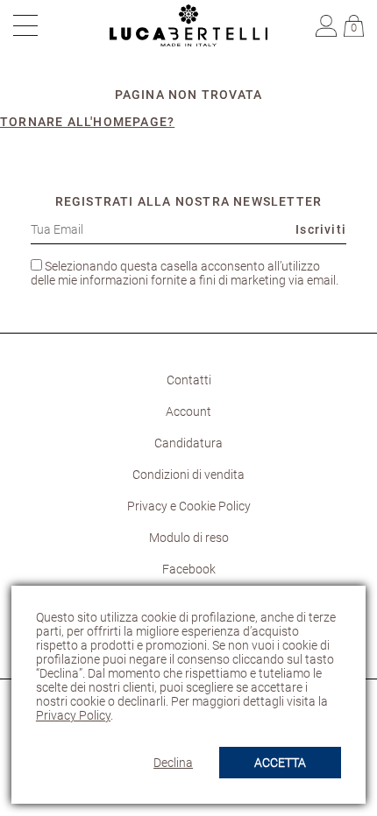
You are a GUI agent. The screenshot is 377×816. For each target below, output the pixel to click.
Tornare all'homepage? (87, 122)
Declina (173, 763)
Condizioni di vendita (188, 475)
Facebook (189, 569)
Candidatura (188, 443)
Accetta (280, 763)
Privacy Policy (73, 715)
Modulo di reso (189, 538)
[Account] (328, 25)
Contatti (189, 380)
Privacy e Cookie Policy (189, 506)
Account (188, 411)
